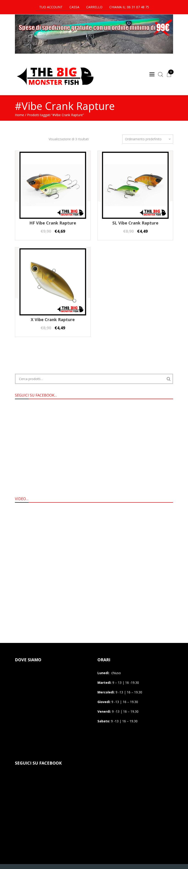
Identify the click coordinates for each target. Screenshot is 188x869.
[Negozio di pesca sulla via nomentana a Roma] (55, 88)
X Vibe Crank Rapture (53, 319)
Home (19, 115)
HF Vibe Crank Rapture (52, 223)
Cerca (168, 379)
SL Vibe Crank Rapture (135, 223)
